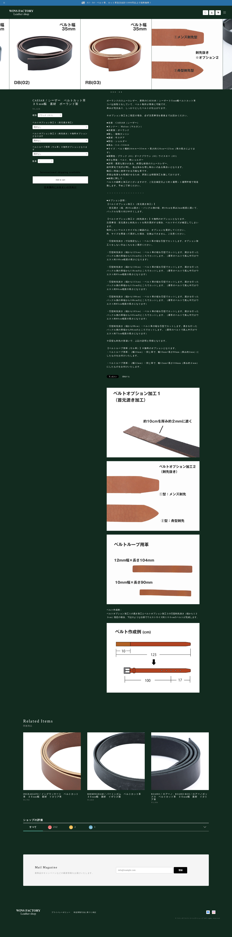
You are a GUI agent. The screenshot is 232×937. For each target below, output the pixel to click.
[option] (44, 53)
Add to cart (60, 180)
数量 (35, 161)
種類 (35, 115)
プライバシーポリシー (61, 912)
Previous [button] (4, 53)
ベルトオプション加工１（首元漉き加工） (53, 122)
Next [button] (227, 53)
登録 (180, 870)
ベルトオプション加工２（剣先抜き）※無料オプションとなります (60, 134)
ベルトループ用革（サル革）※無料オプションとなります (60, 148)
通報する (126, 376)
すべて (33, 827)
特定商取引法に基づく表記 (85, 912)
